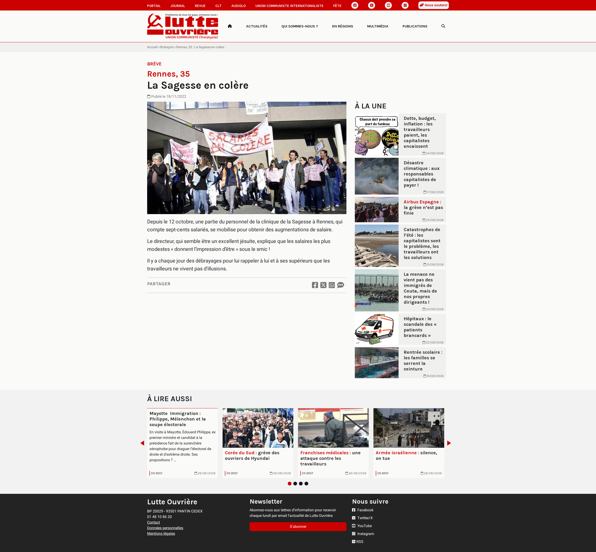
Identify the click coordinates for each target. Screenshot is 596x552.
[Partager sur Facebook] (315, 285)
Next (450, 443)
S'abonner (298, 526)
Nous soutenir (436, 5)
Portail (154, 6)
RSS (359, 541)
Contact (153, 522)
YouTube (364, 526)
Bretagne (166, 47)
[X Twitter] (371, 5)
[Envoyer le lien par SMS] (340, 285)
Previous (141, 443)
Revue (200, 6)
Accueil (152, 47)
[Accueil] (230, 26)
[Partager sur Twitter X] (323, 285)
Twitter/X (364, 518)
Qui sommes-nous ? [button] (299, 26)
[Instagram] (405, 5)
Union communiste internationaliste (289, 6)
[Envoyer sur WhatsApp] (332, 285)
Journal (177, 6)
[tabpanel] (182, 443)
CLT (218, 6)
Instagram (365, 534)
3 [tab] (301, 483)
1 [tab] (289, 483)
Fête (337, 6)
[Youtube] (388, 5)
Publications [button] (415, 26)
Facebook (364, 510)
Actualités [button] (257, 26)
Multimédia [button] (377, 26)
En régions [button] (342, 26)
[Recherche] (443, 26)
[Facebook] (354, 5)
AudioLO (238, 6)
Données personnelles (165, 528)
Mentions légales (161, 533)
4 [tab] (306, 483)
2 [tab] (295, 483)
